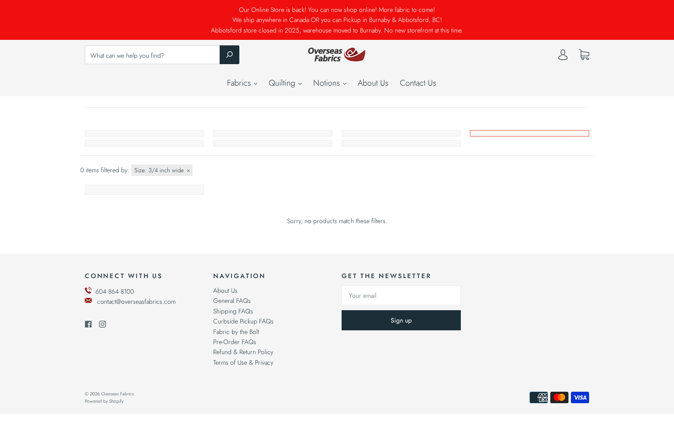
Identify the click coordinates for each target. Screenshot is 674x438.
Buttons (272, 133)
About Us (373, 83)
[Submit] (229, 54)
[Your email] (401, 295)
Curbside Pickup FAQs (243, 321)
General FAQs (232, 300)
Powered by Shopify (104, 401)
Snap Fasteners (272, 143)
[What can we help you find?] (162, 55)
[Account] (563, 57)
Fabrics (240, 83)
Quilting (283, 83)
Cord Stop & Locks (529, 133)
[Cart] (584, 55)
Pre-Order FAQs (234, 341)
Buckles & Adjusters (144, 133)
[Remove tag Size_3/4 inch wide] (162, 170)
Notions (327, 83)
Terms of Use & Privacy (243, 362)
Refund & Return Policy (243, 351)
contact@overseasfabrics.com (136, 301)
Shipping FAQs (233, 311)
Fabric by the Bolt (236, 331)
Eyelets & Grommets (144, 143)
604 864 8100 (114, 291)
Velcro (401, 143)
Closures (401, 133)
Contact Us (418, 83)
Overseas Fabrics (117, 393)
